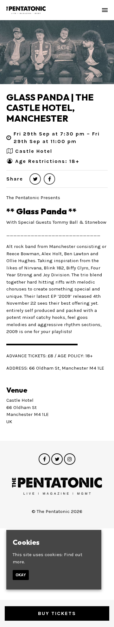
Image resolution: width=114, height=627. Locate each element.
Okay (21, 574)
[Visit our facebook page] (49, 179)
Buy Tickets (57, 613)
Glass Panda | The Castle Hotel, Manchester (50, 108)
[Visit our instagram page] (69, 459)
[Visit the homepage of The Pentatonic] (26, 10)
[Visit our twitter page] (35, 179)
